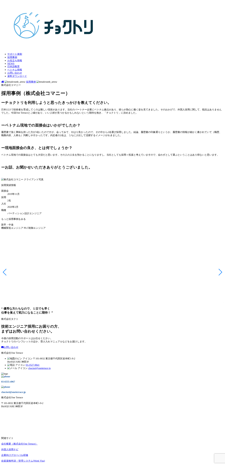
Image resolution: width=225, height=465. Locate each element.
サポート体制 (14, 54)
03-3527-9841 (32, 365)
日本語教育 (13, 66)
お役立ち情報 (14, 60)
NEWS (10, 63)
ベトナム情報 (14, 69)
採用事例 (12, 57)
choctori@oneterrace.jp (39, 368)
